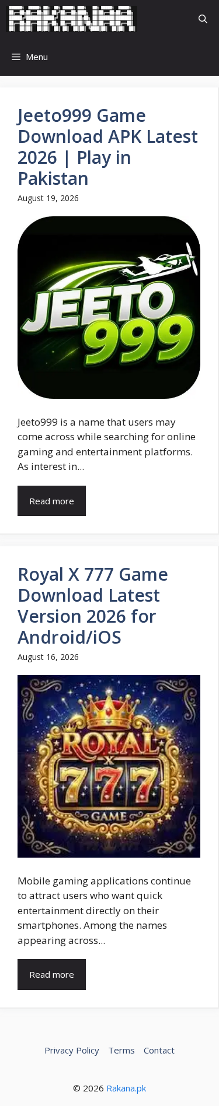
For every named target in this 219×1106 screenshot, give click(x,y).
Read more (51, 501)
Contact (159, 1050)
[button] (203, 19)
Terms (121, 1050)
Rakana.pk (126, 1088)
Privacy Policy (71, 1050)
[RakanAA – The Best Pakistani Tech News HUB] (71, 19)
